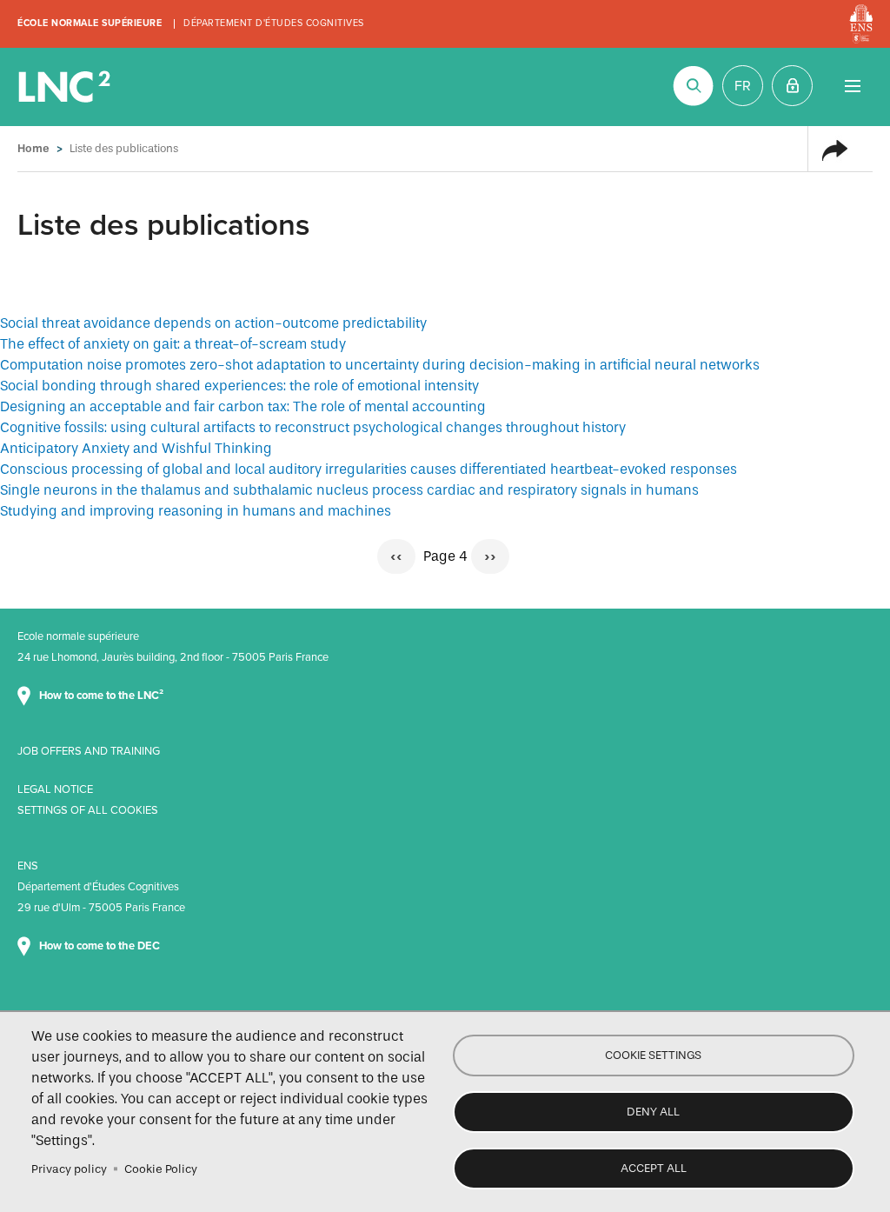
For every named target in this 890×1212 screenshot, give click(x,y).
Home (33, 148)
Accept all (654, 1168)
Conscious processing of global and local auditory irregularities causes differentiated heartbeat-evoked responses (368, 469)
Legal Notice (55, 789)
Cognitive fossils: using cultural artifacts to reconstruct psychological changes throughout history (313, 427)
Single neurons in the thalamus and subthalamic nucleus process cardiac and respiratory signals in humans (349, 490)
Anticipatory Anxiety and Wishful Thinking (136, 448)
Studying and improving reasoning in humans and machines (195, 511)
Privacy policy (69, 1169)
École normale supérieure (89, 23)
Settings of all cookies (87, 810)
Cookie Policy (160, 1169)
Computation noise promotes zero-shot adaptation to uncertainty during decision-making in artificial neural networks (380, 364)
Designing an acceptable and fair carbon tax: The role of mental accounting (243, 406)
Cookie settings (653, 1055)
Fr (742, 86)
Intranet (792, 85)
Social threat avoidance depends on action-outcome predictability (213, 323)
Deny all (653, 1111)
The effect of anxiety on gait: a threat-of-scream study (173, 344)
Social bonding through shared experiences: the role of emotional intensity (239, 385)
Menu (852, 85)
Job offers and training (88, 751)
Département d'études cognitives (273, 23)
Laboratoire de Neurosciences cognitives (66, 87)
